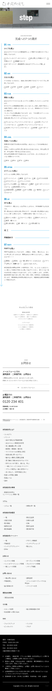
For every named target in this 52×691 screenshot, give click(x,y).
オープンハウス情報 (33, 561)
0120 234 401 (13, 402)
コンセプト (8, 434)
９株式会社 (11, 639)
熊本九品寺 (30, 526)
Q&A (5, 481)
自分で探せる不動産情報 (14, 440)
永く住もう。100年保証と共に (16, 472)
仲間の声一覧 (30, 506)
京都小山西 (30, 520)
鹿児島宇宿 (30, 529)
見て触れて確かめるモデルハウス (17, 460)
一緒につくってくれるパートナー (17, 466)
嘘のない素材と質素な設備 (15, 457)
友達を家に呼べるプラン (14, 455)
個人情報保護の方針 (33, 609)
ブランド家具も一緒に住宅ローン (17, 469)
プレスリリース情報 (33, 564)
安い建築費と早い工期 (13, 446)
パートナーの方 (31, 586)
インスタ (29, 623)
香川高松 (7, 523)
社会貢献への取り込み (11, 612)
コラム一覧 (8, 506)
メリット (7, 437)
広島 (27, 523)
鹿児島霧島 (8, 529)
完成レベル (8, 478)
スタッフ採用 (8, 609)
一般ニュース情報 (10, 566)
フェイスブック (9, 623)
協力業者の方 (8, 586)
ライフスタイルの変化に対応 (15, 452)
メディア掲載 (30, 566)
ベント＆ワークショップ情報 (14, 564)
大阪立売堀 (8, 520)
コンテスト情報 (9, 561)
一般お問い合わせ (10, 578)
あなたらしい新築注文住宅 (15, 443)
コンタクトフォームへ (28, 387)
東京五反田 (30, 517)
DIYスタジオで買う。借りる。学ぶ (17, 463)
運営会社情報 (9, 598)
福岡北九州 (8, 526)
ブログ (28, 626)
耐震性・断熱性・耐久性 (14, 449)
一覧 (5, 517)
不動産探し (8, 581)
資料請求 (29, 578)
